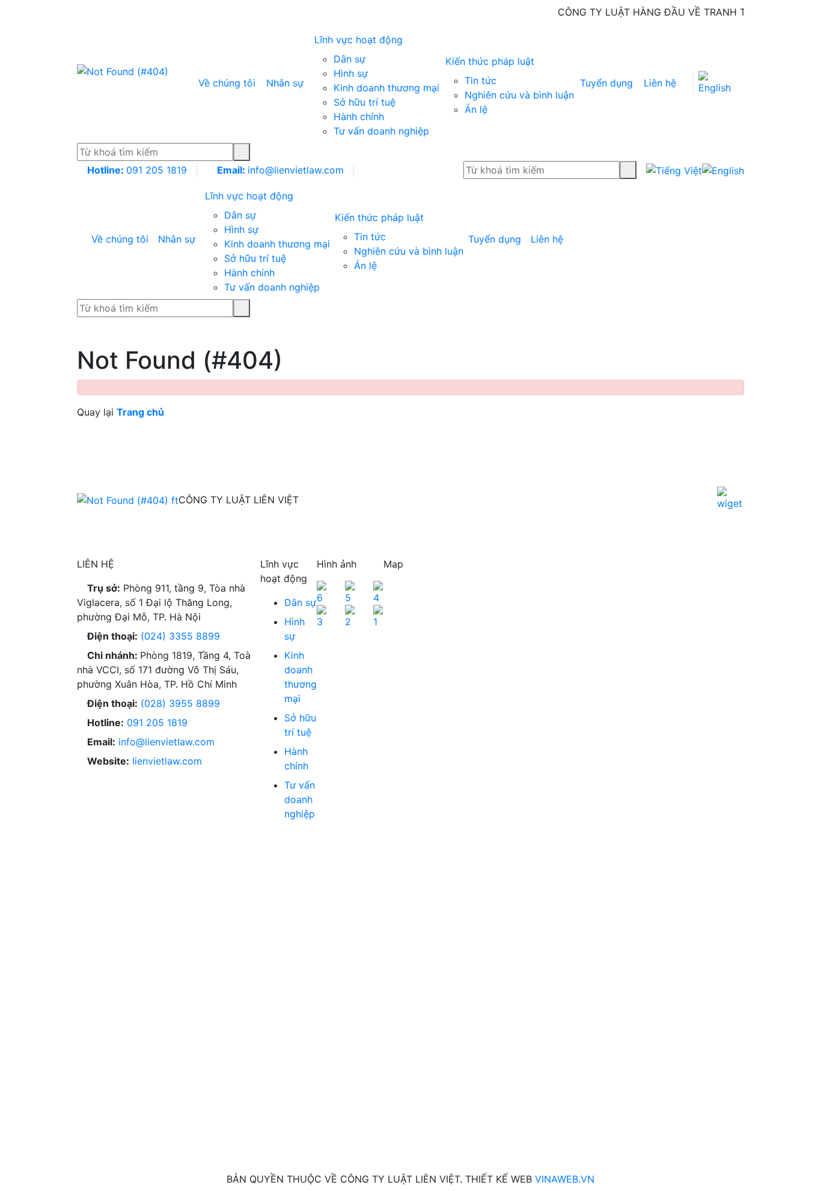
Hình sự (351, 73)
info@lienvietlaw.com (280, 170)
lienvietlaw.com (167, 761)
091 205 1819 (137, 170)
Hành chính (359, 117)
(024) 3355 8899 (180, 636)
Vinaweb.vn (564, 1179)
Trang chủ (140, 412)
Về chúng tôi (226, 83)
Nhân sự (285, 83)
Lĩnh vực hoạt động (360, 40)
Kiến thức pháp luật (491, 61)
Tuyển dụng (606, 83)
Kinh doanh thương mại (386, 88)
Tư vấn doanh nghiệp (381, 131)
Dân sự (349, 59)
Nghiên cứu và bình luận (519, 95)
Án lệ (476, 109)
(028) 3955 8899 (180, 703)
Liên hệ (660, 83)
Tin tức (480, 80)
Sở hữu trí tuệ (364, 102)
